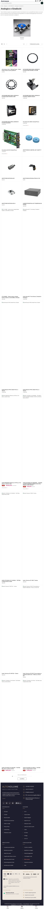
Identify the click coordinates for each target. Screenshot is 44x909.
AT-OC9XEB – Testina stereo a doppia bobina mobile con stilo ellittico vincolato (10, 297)
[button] (36, 1)
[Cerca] (42, 3)
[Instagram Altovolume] (6, 803)
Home (2, 5)
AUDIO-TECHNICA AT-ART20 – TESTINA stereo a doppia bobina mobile (31, 768)
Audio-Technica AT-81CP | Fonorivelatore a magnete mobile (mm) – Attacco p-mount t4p (32, 674)
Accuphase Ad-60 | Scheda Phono (9, 150)
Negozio (5, 5)
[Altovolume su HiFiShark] (18, 803)
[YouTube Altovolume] (12, 803)
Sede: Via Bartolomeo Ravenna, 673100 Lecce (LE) (32, 798)
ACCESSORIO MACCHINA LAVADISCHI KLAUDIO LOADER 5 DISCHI (31, 96)
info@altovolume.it (29, 792)
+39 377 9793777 (29, 789)
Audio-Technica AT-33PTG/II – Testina (10, 673)
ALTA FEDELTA (11, 5)
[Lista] (4, 44)
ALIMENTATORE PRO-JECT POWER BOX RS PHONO (32, 204)
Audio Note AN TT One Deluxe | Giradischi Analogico (32, 297)
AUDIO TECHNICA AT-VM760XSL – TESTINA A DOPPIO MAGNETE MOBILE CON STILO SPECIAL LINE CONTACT (32, 483)
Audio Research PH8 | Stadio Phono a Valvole (31, 390)
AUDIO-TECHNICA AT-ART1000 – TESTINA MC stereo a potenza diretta (11, 768)
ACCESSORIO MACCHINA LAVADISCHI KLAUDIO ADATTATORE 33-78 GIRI (31, 70)
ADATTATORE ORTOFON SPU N (8, 203)
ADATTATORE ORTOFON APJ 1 (8, 178)
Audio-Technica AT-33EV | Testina (30, 580)
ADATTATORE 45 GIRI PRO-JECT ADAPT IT (32, 150)
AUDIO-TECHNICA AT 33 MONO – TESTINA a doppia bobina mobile (11, 581)
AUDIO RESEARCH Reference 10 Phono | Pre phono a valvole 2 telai (11, 483)
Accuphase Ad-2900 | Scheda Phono (31, 121)
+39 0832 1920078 (29, 786)
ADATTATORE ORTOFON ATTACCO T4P (31, 178)
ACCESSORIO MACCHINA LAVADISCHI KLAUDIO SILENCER (10, 122)
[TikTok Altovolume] (9, 803)
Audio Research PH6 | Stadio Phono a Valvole (10, 390)
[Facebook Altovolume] (3, 803)
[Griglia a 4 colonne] (2, 44)
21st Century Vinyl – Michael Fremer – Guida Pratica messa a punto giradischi (11, 70)
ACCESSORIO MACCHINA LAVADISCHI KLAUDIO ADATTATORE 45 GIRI (10, 96)
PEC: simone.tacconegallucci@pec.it (33, 795)
